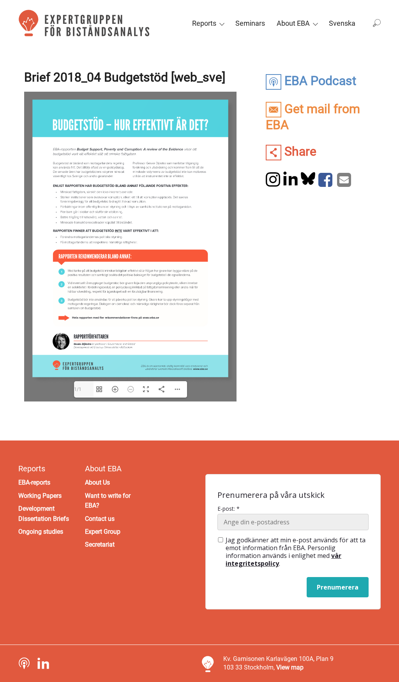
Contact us (100, 518)
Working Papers (40, 495)
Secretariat (100, 544)
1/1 (77, 389)
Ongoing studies (40, 531)
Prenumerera (337, 587)
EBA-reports (34, 482)
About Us (97, 482)
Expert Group (102, 531)
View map (290, 667)
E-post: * (228, 508)
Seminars (250, 23)
